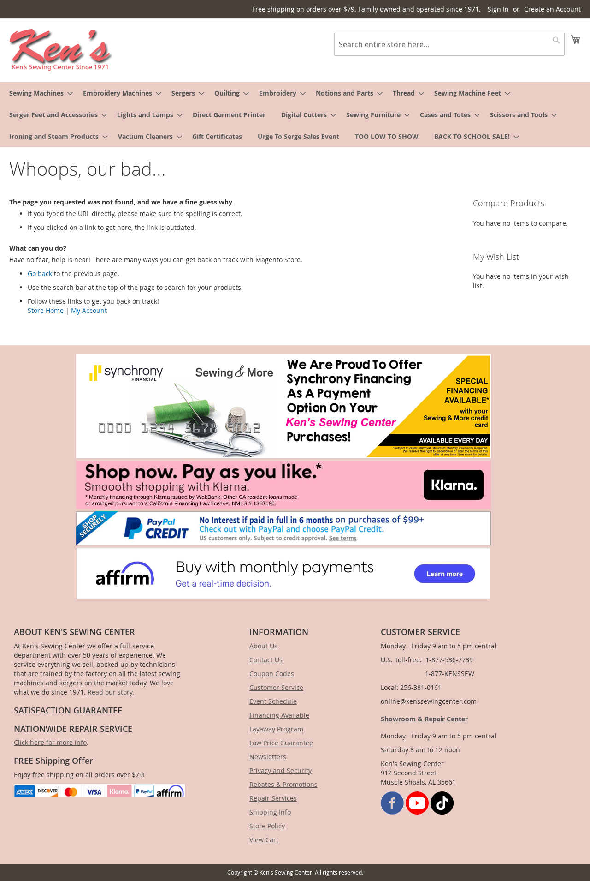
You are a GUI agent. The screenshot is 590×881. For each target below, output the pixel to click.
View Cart (263, 839)
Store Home (46, 310)
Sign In (498, 9)
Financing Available (279, 715)
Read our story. (111, 692)
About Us (263, 645)
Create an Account (552, 9)
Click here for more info (50, 742)
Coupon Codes (271, 673)
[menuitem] (38, 93)
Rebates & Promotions (283, 784)
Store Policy (267, 825)
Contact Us (266, 659)
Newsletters (267, 756)
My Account (89, 310)
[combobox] (449, 44)
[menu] (295, 114)
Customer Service (276, 687)
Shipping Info (270, 812)
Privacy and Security (280, 770)
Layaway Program (276, 729)
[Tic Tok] (442, 812)
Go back (40, 273)
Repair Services (273, 798)
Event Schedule (273, 701)
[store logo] (61, 50)
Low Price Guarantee (281, 742)
